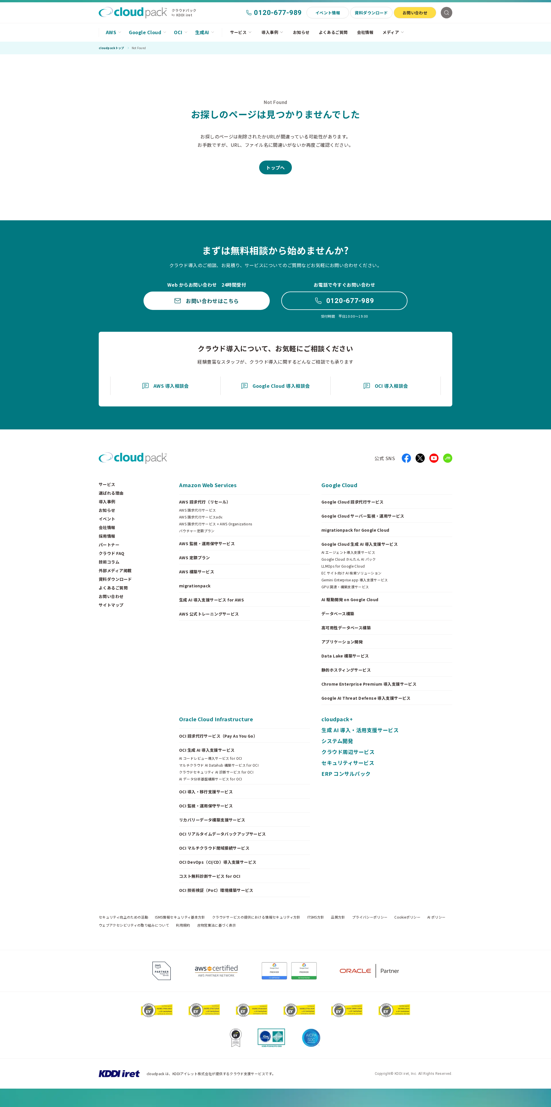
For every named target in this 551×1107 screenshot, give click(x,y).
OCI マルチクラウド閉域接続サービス (214, 848)
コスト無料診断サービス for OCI (209, 876)
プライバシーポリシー (370, 917)
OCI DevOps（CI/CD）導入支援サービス (218, 862)
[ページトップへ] (443, 1098)
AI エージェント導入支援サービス (348, 552)
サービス (238, 32)
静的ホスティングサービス (346, 670)
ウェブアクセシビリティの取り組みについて (134, 925)
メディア (391, 32)
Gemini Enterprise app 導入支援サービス (354, 580)
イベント (107, 519)
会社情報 (365, 32)
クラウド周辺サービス (348, 751)
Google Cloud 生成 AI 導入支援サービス (359, 544)
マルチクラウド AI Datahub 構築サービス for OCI (219, 765)
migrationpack (194, 586)
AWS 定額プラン (194, 557)
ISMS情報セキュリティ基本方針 (180, 917)
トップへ (275, 167)
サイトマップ (111, 605)
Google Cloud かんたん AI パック (348, 559)
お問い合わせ (415, 13)
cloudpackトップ (111, 48)
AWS (111, 32)
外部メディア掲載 (115, 570)
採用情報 (107, 536)
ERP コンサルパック (346, 773)
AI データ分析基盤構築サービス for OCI (210, 779)
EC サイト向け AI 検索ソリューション (351, 573)
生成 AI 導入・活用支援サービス (360, 729)
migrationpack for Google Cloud (355, 530)
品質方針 (338, 917)
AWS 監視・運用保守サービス (207, 543)
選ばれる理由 (111, 493)
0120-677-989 (350, 301)
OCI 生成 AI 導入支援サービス (207, 750)
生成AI (202, 32)
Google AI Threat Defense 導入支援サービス (366, 698)
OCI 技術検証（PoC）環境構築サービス (216, 890)
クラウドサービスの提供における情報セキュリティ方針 (256, 917)
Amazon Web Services (207, 484)
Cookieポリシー (407, 917)
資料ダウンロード (371, 13)
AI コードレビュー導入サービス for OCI (210, 758)
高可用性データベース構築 (346, 627)
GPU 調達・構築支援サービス (345, 587)
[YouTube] (434, 458)
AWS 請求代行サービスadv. (201, 517)
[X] (420, 458)
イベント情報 (327, 13)
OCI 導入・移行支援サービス (206, 791)
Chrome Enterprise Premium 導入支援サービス (368, 684)
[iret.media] (447, 458)
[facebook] (406, 458)
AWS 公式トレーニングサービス (209, 614)
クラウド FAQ (111, 553)
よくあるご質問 (333, 32)
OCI (178, 32)
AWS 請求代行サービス (197, 510)
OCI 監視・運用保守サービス (206, 806)
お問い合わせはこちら (212, 300)
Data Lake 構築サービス (345, 656)
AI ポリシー (436, 917)
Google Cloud (145, 32)
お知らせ (301, 32)
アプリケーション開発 (342, 642)
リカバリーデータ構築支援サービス (212, 820)
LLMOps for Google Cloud (343, 566)
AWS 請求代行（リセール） (205, 502)
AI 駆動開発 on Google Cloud (350, 599)
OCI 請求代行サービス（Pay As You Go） (218, 736)
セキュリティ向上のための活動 (123, 917)
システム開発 (337, 740)
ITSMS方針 (315, 917)
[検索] (446, 12)
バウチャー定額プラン (197, 531)
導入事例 (269, 32)
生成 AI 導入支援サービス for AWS (211, 600)
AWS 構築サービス (196, 571)
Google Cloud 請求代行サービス (352, 502)
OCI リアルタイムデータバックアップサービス (222, 834)
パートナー (109, 545)
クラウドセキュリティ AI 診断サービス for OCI (216, 772)
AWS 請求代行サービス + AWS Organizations (215, 524)
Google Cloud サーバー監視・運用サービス (362, 516)
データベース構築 (337, 613)
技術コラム (109, 562)
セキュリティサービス (347, 762)
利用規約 (183, 925)
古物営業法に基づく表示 (216, 925)
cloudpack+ (337, 719)
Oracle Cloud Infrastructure (216, 719)
